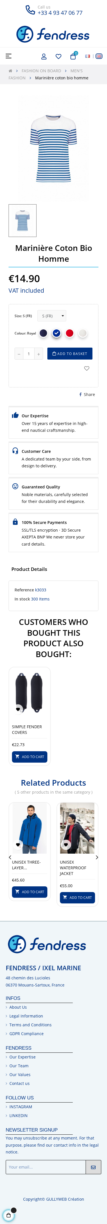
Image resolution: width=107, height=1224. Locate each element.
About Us (18, 1007)
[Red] (69, 333)
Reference (24, 590)
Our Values (20, 1074)
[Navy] (43, 333)
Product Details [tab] (29, 569)
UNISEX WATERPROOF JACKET (73, 867)
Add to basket (71, 353)
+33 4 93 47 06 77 (60, 12)
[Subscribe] (93, 1167)
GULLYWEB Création (65, 1199)
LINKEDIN (18, 1115)
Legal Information (26, 1016)
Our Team (19, 1065)
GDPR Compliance (26, 1033)
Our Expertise (22, 1057)
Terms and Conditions (30, 1024)
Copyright (32, 1199)
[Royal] (56, 333)
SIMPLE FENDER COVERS (27, 729)
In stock (22, 599)
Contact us (19, 1083)
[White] (82, 333)
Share (89, 394)
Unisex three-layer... (26, 864)
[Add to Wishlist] (86, 368)
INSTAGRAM (20, 1106)
